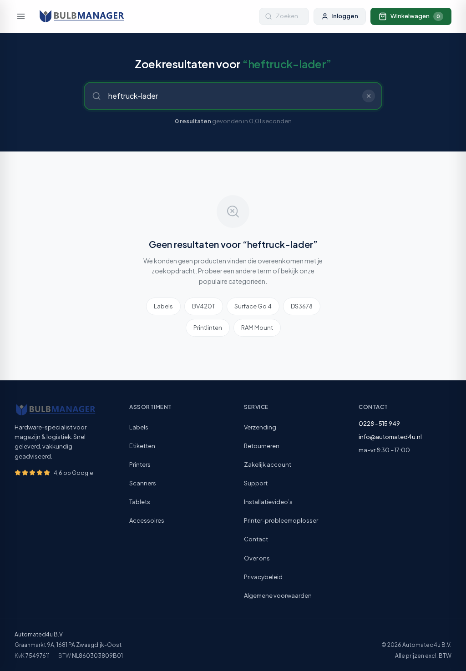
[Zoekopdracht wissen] (368, 96)
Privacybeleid (263, 576)
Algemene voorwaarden (278, 595)
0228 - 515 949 (379, 423)
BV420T (203, 306)
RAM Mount (257, 327)
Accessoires (146, 520)
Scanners (142, 483)
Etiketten (142, 445)
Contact (256, 539)
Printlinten (207, 327)
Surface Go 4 (253, 306)
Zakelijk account (267, 464)
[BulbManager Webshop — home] (81, 16)
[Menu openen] (21, 16)
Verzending (260, 427)
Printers (140, 464)
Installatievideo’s (268, 501)
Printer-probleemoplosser (281, 520)
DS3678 (302, 306)
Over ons (257, 558)
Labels (163, 306)
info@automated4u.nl (390, 436)
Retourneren (261, 445)
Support (256, 483)
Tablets (139, 501)
